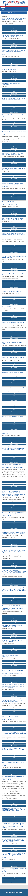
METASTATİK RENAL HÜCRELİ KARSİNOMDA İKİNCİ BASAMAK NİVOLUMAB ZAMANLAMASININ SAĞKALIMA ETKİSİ (13, 672)
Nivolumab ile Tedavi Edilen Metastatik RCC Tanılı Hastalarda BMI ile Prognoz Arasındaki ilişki (13, 290)
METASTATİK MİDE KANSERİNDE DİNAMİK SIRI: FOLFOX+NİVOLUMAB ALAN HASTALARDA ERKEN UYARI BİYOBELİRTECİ (14, 750)
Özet (14, 25)
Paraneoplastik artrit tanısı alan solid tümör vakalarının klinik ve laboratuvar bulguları (14, 388)
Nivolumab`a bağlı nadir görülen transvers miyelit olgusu (13, 274)
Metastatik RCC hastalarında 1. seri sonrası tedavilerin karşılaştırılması (14, 115)
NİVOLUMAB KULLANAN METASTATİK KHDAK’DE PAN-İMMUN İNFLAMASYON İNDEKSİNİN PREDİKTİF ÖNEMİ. (12, 700)
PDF (14, 28)
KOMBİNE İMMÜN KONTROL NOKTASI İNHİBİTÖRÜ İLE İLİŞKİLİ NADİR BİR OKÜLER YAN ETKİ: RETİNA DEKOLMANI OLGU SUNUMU (13, 810)
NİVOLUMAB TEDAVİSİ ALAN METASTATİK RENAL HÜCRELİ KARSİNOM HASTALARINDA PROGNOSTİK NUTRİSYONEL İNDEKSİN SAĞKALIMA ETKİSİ (13, 551)
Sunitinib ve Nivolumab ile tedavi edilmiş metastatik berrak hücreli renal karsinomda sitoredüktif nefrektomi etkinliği (13, 100)
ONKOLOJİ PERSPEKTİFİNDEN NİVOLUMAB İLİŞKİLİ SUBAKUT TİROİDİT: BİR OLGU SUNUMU (13, 764)
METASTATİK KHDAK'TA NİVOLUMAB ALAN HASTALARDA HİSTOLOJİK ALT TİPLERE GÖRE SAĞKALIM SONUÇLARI (13, 686)
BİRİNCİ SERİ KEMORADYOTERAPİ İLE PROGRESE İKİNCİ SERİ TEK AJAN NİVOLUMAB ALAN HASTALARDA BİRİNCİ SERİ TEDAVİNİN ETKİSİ (14, 572)
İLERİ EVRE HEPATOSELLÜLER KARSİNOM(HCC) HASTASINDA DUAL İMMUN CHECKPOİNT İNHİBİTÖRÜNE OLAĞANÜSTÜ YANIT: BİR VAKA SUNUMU (14, 855)
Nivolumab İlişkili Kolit (7, 306)
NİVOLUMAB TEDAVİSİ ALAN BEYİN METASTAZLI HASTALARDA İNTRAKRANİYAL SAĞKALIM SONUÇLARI (13, 718)
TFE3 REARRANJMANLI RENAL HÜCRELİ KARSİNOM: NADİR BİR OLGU (12, 626)
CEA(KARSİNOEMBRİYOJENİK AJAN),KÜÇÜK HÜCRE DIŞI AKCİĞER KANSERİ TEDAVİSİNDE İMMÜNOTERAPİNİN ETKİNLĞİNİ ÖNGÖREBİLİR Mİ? (14, 589)
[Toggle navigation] (3, 8)
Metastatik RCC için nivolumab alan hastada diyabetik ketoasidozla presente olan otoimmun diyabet (14, 19)
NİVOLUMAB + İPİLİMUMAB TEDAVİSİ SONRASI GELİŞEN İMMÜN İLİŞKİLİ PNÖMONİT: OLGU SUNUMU (14, 870)
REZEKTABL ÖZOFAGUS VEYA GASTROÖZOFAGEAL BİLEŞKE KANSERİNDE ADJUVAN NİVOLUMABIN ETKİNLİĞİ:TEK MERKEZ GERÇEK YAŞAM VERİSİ (13, 449)
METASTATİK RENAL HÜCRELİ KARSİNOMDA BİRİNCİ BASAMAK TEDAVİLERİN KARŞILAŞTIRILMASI (13, 514)
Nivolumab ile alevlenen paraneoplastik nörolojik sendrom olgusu (13, 358)
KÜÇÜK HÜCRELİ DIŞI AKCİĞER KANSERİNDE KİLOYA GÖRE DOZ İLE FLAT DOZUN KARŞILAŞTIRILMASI (13, 778)
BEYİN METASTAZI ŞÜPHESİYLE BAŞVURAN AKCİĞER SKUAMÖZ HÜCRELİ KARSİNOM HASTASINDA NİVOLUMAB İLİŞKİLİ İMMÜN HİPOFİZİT (13, 825)
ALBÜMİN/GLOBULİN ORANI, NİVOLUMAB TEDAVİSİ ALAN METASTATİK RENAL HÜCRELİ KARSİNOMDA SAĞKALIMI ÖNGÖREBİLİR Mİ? (13, 532)
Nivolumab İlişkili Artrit (7, 402)
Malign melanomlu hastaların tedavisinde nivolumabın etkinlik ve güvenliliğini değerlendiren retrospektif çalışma (14, 133)
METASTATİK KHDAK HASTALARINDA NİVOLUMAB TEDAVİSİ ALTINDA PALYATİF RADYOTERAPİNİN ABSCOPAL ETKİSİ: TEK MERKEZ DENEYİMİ (12, 607)
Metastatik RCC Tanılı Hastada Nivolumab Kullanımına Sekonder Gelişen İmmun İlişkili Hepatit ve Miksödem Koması (14, 256)
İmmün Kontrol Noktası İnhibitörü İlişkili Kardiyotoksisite (11, 84)
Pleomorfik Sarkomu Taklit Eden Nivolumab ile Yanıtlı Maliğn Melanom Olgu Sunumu (14, 68)
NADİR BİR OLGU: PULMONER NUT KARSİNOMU (11, 432)
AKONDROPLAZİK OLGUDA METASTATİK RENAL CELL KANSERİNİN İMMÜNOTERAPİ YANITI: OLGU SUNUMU (13, 840)
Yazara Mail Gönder (14, 32)
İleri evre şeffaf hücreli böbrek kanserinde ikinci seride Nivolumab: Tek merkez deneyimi (12, 36)
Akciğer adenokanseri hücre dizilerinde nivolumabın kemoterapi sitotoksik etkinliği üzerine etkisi (13, 219)
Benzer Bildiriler (14, 30)
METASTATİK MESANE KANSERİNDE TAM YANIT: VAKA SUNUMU (12, 417)
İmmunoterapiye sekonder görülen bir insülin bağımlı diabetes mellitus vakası (14, 169)
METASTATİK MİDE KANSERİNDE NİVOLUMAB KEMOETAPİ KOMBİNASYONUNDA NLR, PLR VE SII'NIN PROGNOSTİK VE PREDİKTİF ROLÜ (14, 466)
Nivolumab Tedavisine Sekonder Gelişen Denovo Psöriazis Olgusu (13, 323)
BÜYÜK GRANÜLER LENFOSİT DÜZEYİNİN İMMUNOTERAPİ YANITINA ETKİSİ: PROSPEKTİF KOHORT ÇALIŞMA (14, 734)
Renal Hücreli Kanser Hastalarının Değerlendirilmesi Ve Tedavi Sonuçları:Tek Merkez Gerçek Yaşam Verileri (13, 342)
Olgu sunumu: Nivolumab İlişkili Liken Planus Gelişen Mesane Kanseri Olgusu (12, 373)
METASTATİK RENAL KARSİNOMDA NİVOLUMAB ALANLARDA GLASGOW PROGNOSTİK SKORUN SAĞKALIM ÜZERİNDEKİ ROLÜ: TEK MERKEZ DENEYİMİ (14, 493)
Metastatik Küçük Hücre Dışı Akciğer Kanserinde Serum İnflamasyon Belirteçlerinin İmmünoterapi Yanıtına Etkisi (13, 185)
